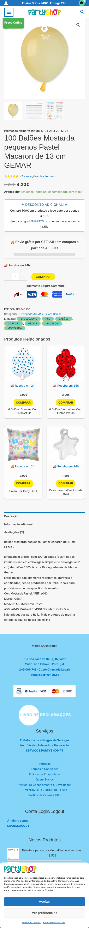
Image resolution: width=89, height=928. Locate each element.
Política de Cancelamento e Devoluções (44, 784)
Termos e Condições (44, 769)
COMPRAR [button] (23, 402)
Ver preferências (44, 913)
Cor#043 (14, 323)
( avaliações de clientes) (37, 176)
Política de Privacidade (54, 922)
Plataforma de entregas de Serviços (44, 740)
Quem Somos (45, 779)
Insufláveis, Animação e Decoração (44, 745)
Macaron (52, 323)
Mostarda (15, 328)
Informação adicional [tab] (18, 524)
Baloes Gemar (52, 314)
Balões (64, 318)
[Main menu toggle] (8, 12)
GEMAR (32, 323)
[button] (82, 12)
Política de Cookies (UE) (44, 795)
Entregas (45, 763)
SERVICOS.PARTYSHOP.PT (44, 750)
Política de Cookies (31, 922)
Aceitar (44, 901)
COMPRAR (43, 276)
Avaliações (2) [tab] (14, 532)
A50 (48, 318)
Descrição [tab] (11, 516)
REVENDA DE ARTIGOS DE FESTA (44, 790)
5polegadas (28, 318)
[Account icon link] (6, 3)
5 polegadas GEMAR (31, 314)
